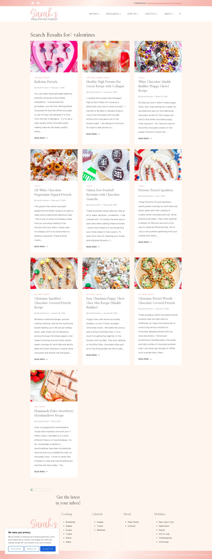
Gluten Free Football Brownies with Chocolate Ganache (102, 195)
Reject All (32, 549)
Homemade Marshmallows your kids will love (164, 3)
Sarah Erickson (43, 88)
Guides (100, 522)
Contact (132, 525)
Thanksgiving (165, 537)
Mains (68, 537)
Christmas (164, 541)
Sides (68, 541)
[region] (32, 541)
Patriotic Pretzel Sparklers (155, 190)
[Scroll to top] (206, 549)
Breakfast (70, 522)
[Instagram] (32, 3)
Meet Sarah (133, 522)
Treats (47, 77)
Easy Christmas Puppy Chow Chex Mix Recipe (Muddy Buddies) (105, 303)
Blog (58, 555)
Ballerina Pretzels (45, 81)
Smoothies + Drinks (94, 77)
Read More (40, 138)
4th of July (164, 533)
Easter (162, 530)
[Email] (38, 3)
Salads (69, 525)
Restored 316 (202, 555)
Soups (69, 530)
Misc (36, 407)
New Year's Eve (166, 522)
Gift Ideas (38, 77)
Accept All (48, 549)
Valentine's (164, 525)
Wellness (101, 530)
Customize (16, 549)
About (49, 555)
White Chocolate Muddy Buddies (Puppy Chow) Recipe (154, 86)
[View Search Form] (180, 13)
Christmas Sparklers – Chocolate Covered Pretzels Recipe (52, 303)
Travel (100, 525)
